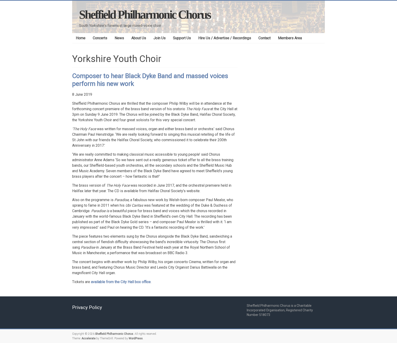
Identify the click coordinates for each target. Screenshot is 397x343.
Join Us (159, 38)
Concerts (100, 38)
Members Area (290, 38)
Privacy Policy (87, 307)
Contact (264, 38)
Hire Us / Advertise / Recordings (224, 38)
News (119, 38)
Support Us (182, 38)
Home (80, 38)
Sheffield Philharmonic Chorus (144, 14)
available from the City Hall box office (121, 282)
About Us (138, 38)
